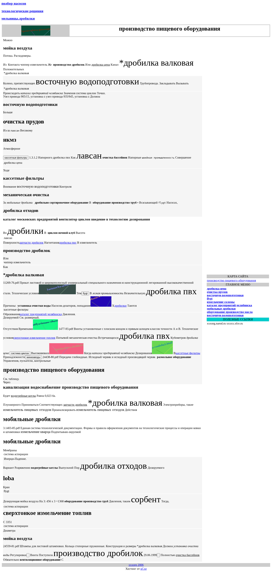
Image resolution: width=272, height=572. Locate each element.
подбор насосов (13, 3)
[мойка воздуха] (162, 353)
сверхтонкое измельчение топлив (34, 337)
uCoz (143, 568)
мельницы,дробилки (18, 18)
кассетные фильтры (188, 353)
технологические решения (22, 11)
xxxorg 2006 (136, 564)
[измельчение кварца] (100, 305)
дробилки (120, 305)
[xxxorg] (35, 34)
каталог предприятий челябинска (41, 314)
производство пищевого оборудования (231, 280)
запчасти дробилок (31, 242)
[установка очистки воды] (57, 293)
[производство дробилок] (66, 353)
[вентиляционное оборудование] (45, 328)
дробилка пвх (67, 242)
